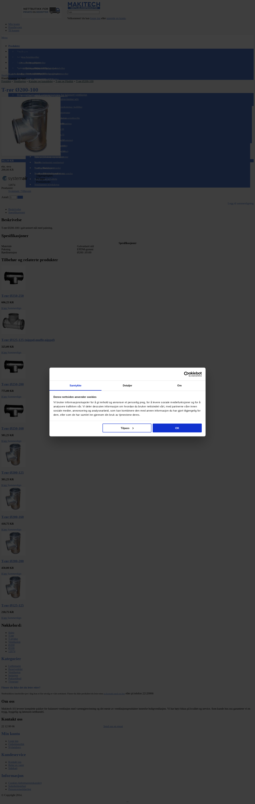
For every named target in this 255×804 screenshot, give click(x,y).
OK (177, 427)
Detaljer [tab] (127, 385)
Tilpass (125, 427)
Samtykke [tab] (76, 385)
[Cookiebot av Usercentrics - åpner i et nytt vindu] (186, 374)
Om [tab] (179, 385)
